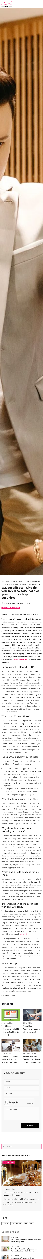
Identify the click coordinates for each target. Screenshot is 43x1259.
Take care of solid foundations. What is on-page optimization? (32, 1059)
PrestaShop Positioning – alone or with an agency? (31, 1029)
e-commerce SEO (21, 659)
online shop (16, 1224)
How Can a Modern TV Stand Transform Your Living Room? (26, 1241)
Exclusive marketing (11, 608)
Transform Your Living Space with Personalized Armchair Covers (24, 1250)
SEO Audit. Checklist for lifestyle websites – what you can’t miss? (11, 1059)
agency (5, 1224)
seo (25, 1224)
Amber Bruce (9, 603)
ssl (31, 1224)
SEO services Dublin (27, 934)
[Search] (4, 1146)
